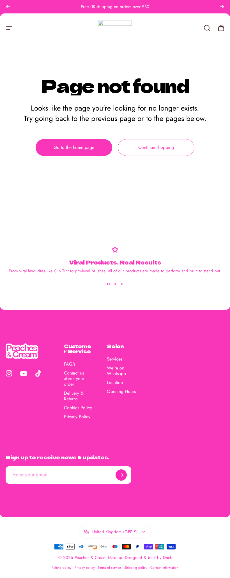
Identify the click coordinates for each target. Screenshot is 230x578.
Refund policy (61, 567)
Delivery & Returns (74, 396)
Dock (167, 557)
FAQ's (69, 364)
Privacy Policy (77, 417)
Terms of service (109, 567)
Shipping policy (135, 567)
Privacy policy (85, 567)
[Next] (222, 6)
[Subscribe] (121, 475)
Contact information (164, 567)
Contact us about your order (74, 378)
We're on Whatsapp (116, 370)
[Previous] (8, 6)
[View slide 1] (108, 284)
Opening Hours (121, 391)
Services (114, 359)
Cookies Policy (78, 408)
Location (115, 382)
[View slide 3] (121, 284)
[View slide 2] (115, 284)
